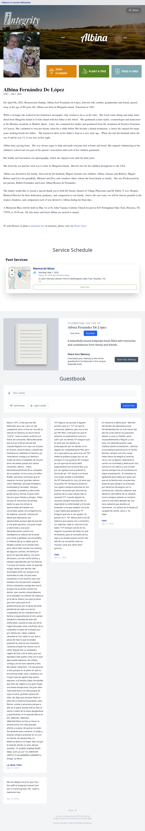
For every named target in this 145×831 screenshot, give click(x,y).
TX (40, 281)
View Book (75, 333)
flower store (80, 225)
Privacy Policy (64, 818)
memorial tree (37, 225)
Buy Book (90, 333)
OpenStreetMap (75, 823)
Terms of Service (80, 818)
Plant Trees (85, 287)
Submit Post (129, 405)
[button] (19, 275)
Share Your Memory (126, 359)
